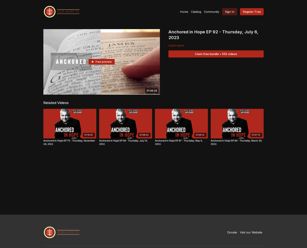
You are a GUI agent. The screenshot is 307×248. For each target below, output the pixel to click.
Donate (232, 232)
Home (184, 11)
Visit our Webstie (251, 232)
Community (211, 11)
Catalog (196, 11)
